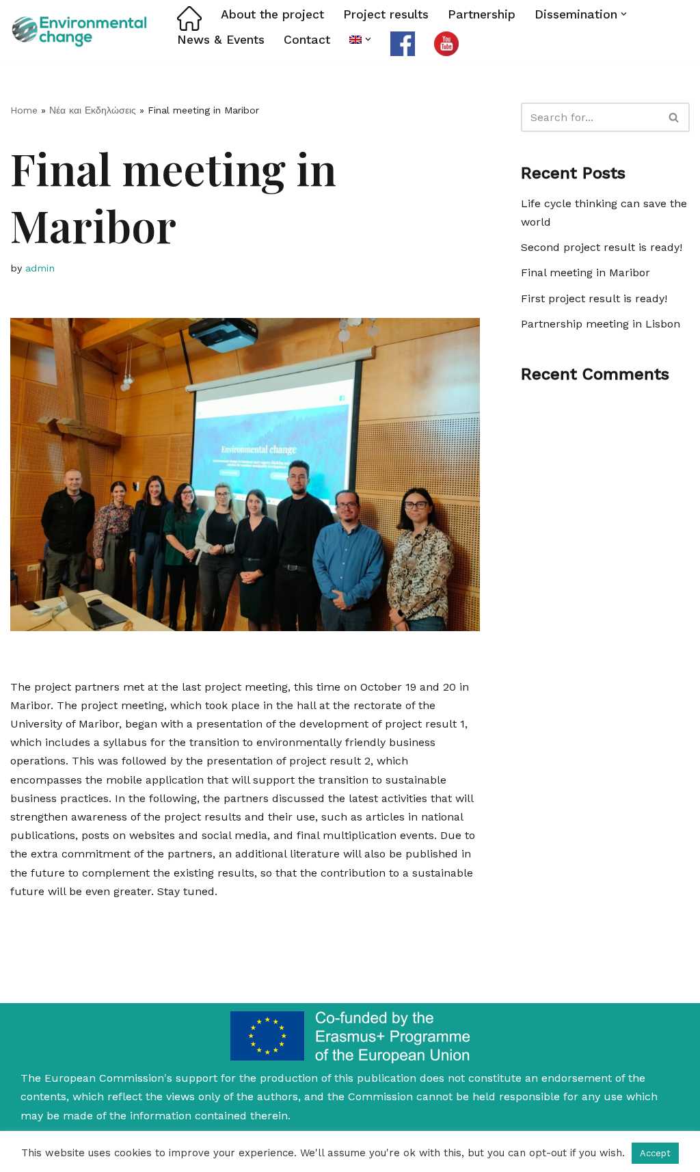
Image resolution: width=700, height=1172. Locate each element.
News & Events (221, 39)
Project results (386, 14)
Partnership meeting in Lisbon (600, 323)
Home (24, 110)
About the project (272, 14)
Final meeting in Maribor (585, 272)
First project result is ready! (594, 298)
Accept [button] (655, 1153)
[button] (624, 14)
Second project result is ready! (601, 247)
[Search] (674, 117)
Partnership (481, 14)
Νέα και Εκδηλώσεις (92, 110)
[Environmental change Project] (82, 30)
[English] (355, 39)
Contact (307, 39)
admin (40, 268)
